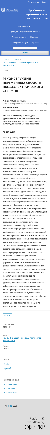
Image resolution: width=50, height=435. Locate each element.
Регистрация (33, 2)
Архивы (35, 42)
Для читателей (10, 384)
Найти (25, 53)
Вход (44, 2)
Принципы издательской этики (24, 31)
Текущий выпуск (20, 42)
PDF (8, 315)
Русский (7, 368)
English (7, 364)
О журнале (23, 26)
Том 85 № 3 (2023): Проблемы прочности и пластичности (20, 63)
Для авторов (18, 37)
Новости (34, 37)
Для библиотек (10, 392)
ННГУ (9, 406)
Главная (6, 60)
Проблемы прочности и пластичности (36, 14)
